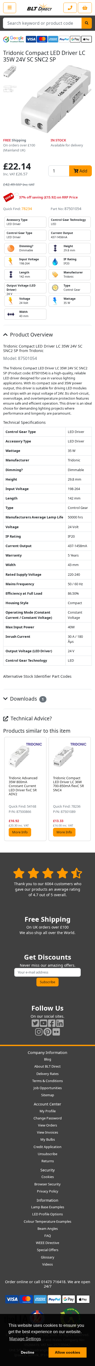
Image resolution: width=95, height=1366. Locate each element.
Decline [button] (27, 1352)
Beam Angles (47, 1228)
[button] (87, 789)
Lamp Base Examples (47, 1207)
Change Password (48, 1118)
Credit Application (47, 1146)
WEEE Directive (47, 1242)
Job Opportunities (48, 1087)
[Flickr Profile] (56, 1031)
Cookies (47, 1176)
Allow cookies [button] (67, 1352)
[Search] (87, 23)
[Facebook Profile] (51, 1023)
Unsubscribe (47, 1153)
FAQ (47, 1235)
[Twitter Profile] (35, 1023)
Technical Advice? (30, 718)
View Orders (47, 1125)
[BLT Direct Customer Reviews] (47, 873)
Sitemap (47, 1095)
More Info (20, 832)
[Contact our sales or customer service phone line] (70, 8)
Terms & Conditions (47, 1080)
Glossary (47, 1257)
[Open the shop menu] (9, 7)
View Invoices (47, 1132)
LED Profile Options (47, 1214)
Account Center (47, 1104)
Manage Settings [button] (25, 1339)
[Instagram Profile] (38, 1031)
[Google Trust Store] (13, 39)
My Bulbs (47, 1139)
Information (47, 1200)
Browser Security (47, 1184)
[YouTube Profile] (43, 1023)
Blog (47, 1059)
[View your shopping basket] (85, 7)
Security (47, 1170)
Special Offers (47, 1249)
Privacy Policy (47, 1191)
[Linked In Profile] (60, 1023)
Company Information (47, 1052)
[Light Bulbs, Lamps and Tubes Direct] (39, 8)
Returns (47, 1161)
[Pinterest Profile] (47, 1031)
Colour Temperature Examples (47, 1221)
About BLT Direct (47, 1066)
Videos (47, 1264)
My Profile (48, 1111)
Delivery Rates (47, 1073)
